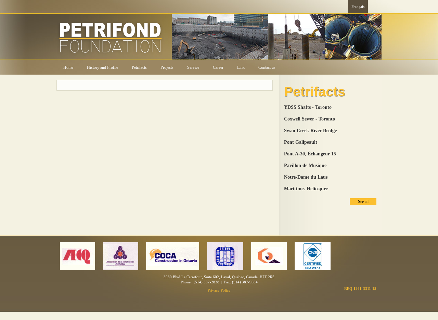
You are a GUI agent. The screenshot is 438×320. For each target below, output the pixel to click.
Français (357, 6)
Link (241, 67)
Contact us (266, 67)
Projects (166, 67)
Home (68, 67)
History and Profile (102, 67)
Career (218, 67)
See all (363, 201)
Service (193, 67)
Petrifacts (139, 67)
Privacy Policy (219, 290)
